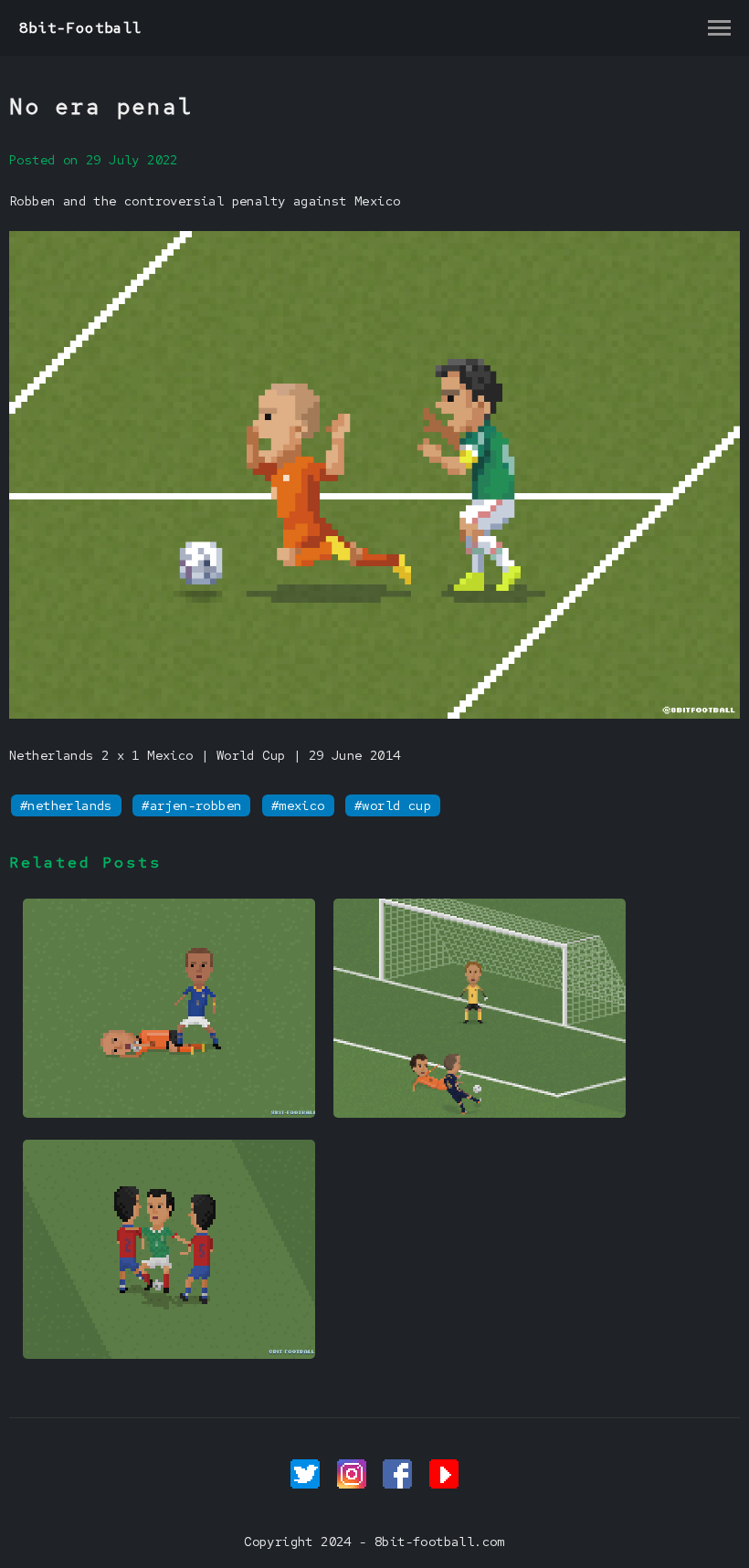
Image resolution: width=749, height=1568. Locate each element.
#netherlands (66, 805)
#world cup (392, 805)
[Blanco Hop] (169, 1354)
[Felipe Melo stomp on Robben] (169, 1113)
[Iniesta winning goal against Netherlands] (479, 1113)
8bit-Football (80, 27)
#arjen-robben (191, 805)
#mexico (298, 805)
